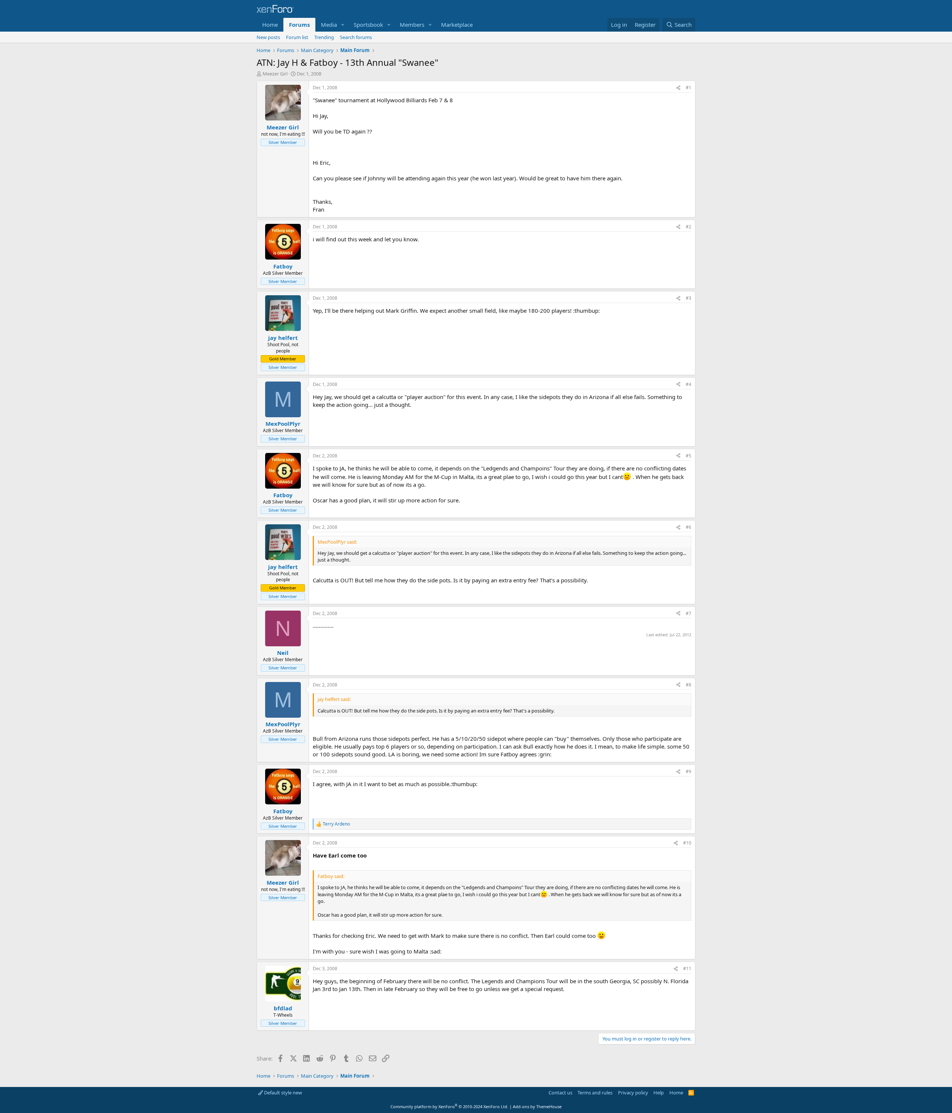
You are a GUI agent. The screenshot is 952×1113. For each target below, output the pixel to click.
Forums (299, 24)
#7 (688, 613)
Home (270, 24)
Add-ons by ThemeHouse (537, 1106)
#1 (688, 87)
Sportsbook (368, 24)
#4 (688, 384)
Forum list (297, 37)
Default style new (282, 1092)
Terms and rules (595, 1092)
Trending (324, 37)
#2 (688, 226)
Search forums (356, 37)
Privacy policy (633, 1092)
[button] (343, 25)
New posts (268, 37)
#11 (687, 968)
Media (329, 24)
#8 (688, 685)
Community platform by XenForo (449, 1106)
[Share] (678, 88)
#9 (688, 771)
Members (412, 24)
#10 (687, 843)
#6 (688, 527)
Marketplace (457, 24)
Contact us (560, 1092)
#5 (688, 456)
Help (658, 1092)
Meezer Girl (275, 73)
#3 (688, 298)
